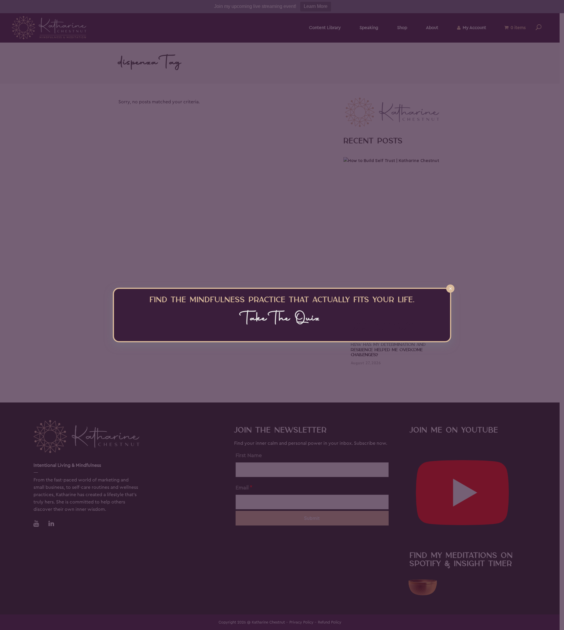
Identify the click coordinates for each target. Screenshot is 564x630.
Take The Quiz (282, 319)
